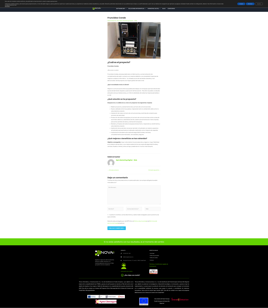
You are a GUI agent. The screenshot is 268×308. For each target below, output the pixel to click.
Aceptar (241, 3)
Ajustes (259, 3)
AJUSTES (7, 6)
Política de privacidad (140, 221)
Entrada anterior (113, 170)
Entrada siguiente (154, 170)
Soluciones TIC (111, 20)
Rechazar (250, 3)
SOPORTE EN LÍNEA (126, 271)
